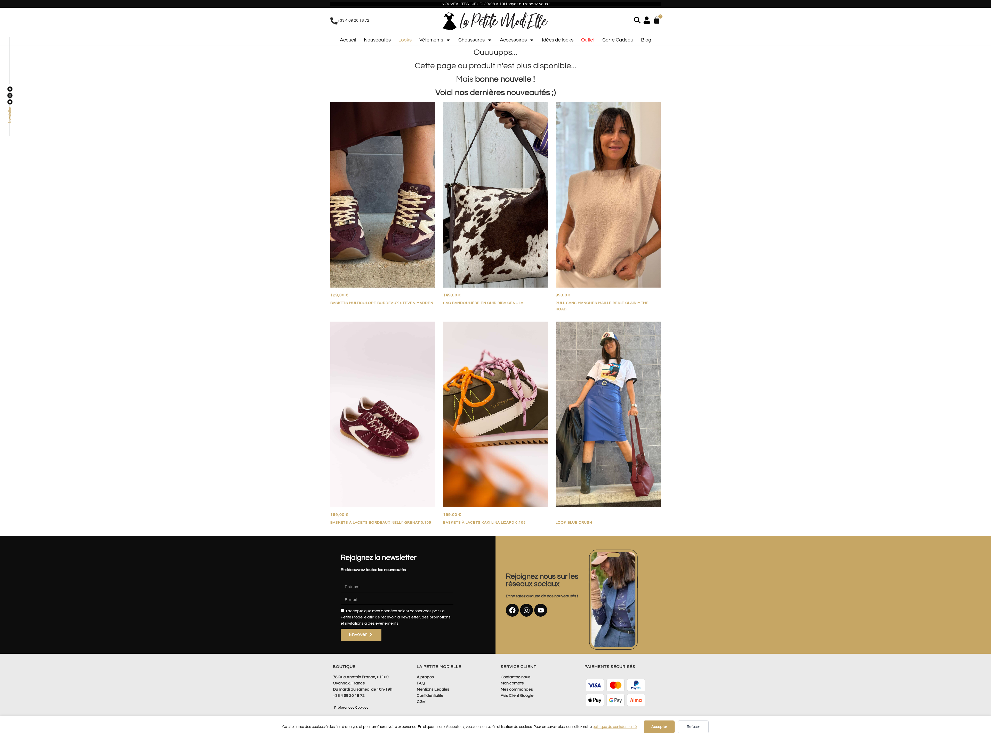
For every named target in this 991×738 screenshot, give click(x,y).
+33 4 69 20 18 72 (353, 20)
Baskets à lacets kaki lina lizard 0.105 (484, 522)
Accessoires (513, 40)
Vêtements (431, 40)
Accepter (659, 727)
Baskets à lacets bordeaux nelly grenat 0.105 (380, 522)
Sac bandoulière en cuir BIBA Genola (483, 303)
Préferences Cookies (351, 707)
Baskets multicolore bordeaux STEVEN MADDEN (381, 303)
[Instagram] (526, 610)
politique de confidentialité (615, 727)
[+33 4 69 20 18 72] (334, 20)
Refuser (693, 727)
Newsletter (10, 115)
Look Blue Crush (574, 522)
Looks (405, 40)
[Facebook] (512, 610)
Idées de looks (557, 40)
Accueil (348, 40)
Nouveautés (377, 40)
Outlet (588, 40)
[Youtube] (540, 610)
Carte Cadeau (617, 40)
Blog (646, 40)
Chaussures (471, 40)
